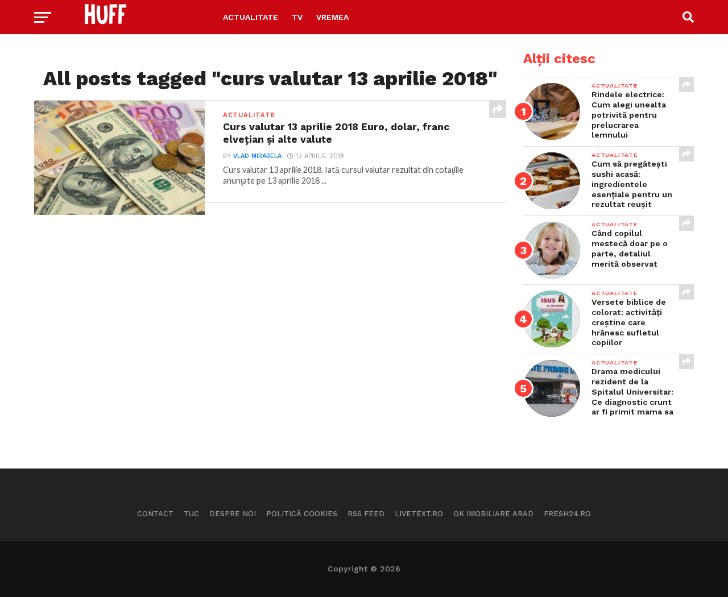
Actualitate (250, 17)
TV (297, 17)
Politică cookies (301, 513)
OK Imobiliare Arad (493, 513)
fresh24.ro (567, 513)
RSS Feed (366, 513)
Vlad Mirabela (257, 156)
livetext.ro (419, 513)
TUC (191, 513)
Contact (155, 513)
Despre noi (232, 513)
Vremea (332, 17)
